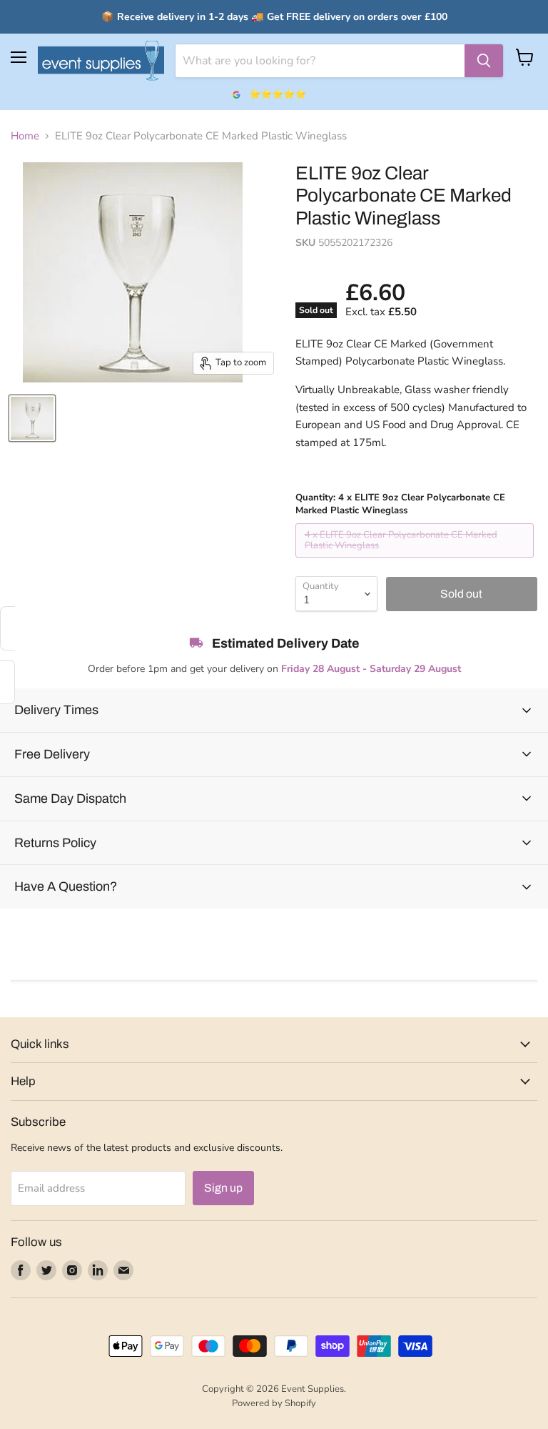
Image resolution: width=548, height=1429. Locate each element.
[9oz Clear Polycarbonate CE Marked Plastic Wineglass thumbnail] (32, 418)
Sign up (223, 1188)
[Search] (484, 60)
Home (25, 136)
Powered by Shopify (274, 1403)
